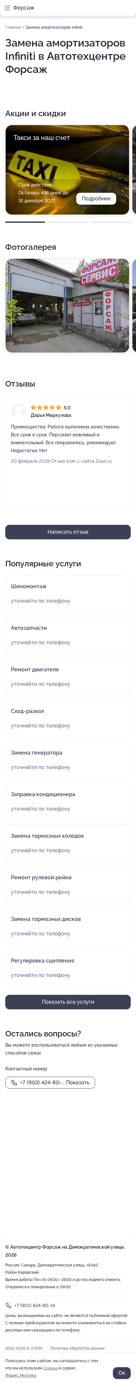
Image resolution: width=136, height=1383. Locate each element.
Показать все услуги (68, 1002)
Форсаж (23, 8)
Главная (13, 27)
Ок (122, 1373)
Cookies (50, 1368)
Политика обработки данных (77, 1348)
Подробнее (96, 198)
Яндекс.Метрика (20, 1375)
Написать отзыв (68, 532)
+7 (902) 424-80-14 (35, 1305)
